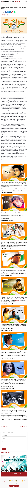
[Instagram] (18, 486)
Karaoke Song (18, 300)
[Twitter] (12, 486)
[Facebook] (10, 486)
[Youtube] (14, 486)
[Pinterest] (16, 486)
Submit (3, 449)
